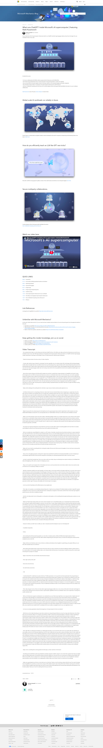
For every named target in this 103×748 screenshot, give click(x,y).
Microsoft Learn (68, 734)
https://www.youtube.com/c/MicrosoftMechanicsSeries (44, 325)
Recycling (81, 746)
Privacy (59, 746)
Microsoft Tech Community (69, 738)
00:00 (24, 279)
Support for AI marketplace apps (70, 736)
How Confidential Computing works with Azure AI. (32, 225)
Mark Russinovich (26, 91)
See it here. (69, 180)
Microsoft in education (41, 731)
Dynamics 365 (53, 734)
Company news (83, 734)
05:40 (24, 285)
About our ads (85, 746)
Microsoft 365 (53, 736)
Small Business (53, 743)
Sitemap (49, 746)
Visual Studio (68, 743)
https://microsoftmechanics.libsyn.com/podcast (55, 329)
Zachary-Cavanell (29, 32)
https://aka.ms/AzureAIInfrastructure (46, 311)
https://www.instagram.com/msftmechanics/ (41, 343)
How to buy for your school (41, 738)
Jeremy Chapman (39, 91)
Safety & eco (77, 746)
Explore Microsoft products (12, 741)
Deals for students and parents (42, 741)
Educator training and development (42, 739)
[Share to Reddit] (56, 725)
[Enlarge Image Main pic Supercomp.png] (49, 57)
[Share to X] (55, 725)
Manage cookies (63, 746)
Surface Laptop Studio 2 (12, 734)
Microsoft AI (53, 731)
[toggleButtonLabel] (85, 4)
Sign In (84, 1)
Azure (67, 731)
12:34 (24, 295)
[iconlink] (25, 690)
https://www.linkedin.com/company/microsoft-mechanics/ (47, 342)
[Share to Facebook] (53, 725)
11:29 (24, 293)
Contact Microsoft (54, 746)
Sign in (69, 718)
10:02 (24, 291)
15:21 (24, 299)
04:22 (24, 283)
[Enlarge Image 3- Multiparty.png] (49, 207)
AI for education (40, 743)
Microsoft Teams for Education (42, 734)
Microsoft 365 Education (41, 736)
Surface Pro (10, 731)
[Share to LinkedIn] (51, 725)
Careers (82, 731)
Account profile (25, 731)
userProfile (78, 683)
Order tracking (25, 738)
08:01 (24, 289)
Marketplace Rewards (69, 741)
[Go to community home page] (18, 1)
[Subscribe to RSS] (60, 725)
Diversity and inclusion (84, 739)
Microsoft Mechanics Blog (39, 4)
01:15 (24, 281)
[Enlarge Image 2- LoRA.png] (49, 163)
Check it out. (27, 136)
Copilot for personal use (12, 738)
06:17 (24, 287)
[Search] (77, 1)
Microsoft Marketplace (69, 739)
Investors (82, 738)
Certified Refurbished (26, 739)
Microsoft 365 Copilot (54, 741)
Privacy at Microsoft (83, 736)
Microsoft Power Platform (55, 738)
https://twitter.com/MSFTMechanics (39, 340)
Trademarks (72, 746)
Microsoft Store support (27, 734)
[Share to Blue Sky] (58, 725)
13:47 (24, 297)
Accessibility (82, 741)
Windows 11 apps (11, 743)
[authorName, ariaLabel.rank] (24, 33)
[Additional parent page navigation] (26, 4)
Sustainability (82, 743)
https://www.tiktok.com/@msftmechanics (43, 344)
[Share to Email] (62, 725)
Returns (25, 736)
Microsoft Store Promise (27, 741)
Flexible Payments (26, 743)
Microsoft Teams (54, 739)
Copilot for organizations (12, 736)
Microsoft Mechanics (32, 4)
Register (80, 1)
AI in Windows (10, 739)
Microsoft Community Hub (21, 4)
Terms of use (68, 746)
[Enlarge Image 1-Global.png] (49, 118)
